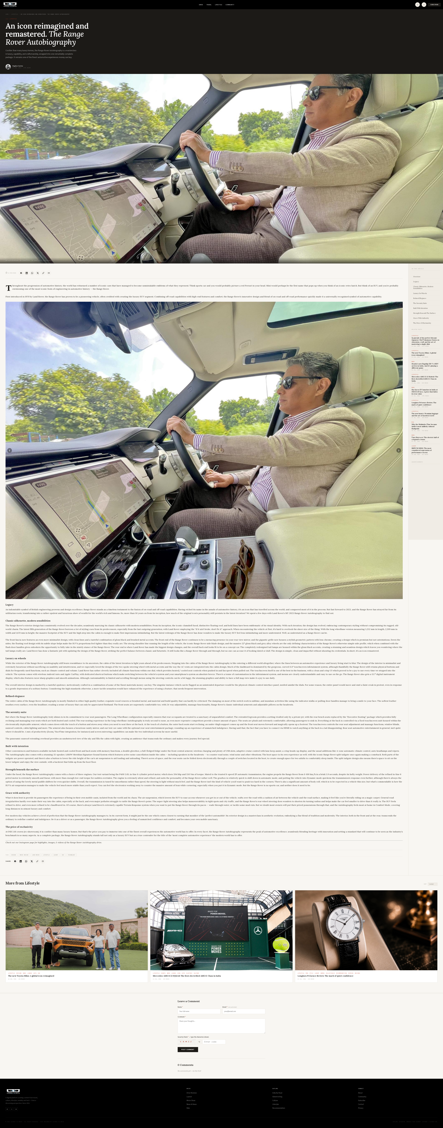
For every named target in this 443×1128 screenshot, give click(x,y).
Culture (275, 1100)
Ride (188, 1108)
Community (230, 5)
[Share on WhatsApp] (32, 273)
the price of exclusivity (422, 323)
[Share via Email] (49, 273)
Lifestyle (218, 5)
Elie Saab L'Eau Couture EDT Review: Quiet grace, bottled (325, 976)
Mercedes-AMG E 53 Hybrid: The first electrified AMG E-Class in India (425, 379)
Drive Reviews (192, 1093)
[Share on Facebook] (21, 273)
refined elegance (419, 298)
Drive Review (24, 855)
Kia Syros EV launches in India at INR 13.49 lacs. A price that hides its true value (425, 392)
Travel (209, 5)
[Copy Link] (43, 273)
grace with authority (421, 318)
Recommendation (278, 1108)
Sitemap (424, 1121)
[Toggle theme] (424, 4)
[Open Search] (417, 4)
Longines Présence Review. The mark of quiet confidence (424, 404)
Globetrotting (277, 1097)
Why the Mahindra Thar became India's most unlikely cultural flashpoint (424, 426)
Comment (182, 1017)
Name (180, 1007)
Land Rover (35, 855)
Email (229, 1007)
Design (13, 855)
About (360, 1093)
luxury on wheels (420, 293)
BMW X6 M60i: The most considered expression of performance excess (422, 450)
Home (7, 14)
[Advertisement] (426, 500)
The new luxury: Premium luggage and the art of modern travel (425, 415)
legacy (416, 282)
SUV (63, 855)
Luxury (56, 855)
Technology (71, 855)
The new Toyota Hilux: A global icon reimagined (424, 354)
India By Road (277, 1093)
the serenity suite (420, 303)
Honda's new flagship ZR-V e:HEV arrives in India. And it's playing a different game (425, 366)
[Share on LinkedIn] (26, 273)
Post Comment (187, 1050)
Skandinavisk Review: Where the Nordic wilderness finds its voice (185, 976)
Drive (201, 5)
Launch (189, 1097)
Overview (416, 277)
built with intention (420, 308)
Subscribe (434, 5)
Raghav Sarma (17, 66)
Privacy (360, 1108)
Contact (361, 1104)
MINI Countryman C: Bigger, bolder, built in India (31, 976)
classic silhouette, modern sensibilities (423, 287)
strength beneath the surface (424, 313)
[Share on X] (38, 273)
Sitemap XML (433, 1121)
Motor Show (191, 1100)
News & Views (192, 1104)
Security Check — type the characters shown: (193, 1037)
